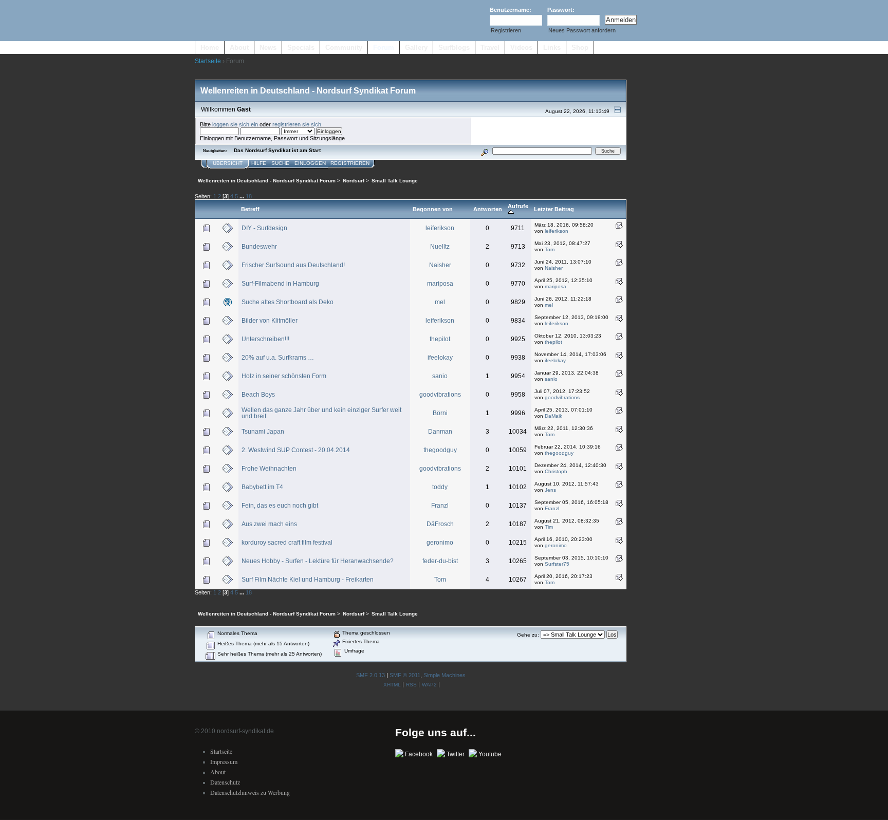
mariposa (440, 283)
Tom (549, 249)
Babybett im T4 (262, 487)
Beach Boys (258, 394)
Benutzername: (510, 10)
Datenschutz (225, 782)
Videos (521, 47)
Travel (489, 47)
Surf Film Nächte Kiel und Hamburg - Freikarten (308, 579)
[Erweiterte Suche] (484, 151)
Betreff (250, 209)
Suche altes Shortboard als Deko (288, 302)
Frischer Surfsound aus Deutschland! (293, 265)
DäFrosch (440, 524)
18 (249, 196)
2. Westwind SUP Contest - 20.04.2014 (296, 450)
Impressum (223, 761)
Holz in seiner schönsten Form (284, 376)
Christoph (556, 471)
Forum (383, 47)
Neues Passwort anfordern (582, 30)
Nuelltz (440, 246)
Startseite (208, 61)
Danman (440, 431)
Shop (579, 47)
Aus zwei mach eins (269, 524)
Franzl (440, 505)
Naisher (440, 265)
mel (440, 302)
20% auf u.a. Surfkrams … (278, 357)
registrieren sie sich (296, 124)
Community (343, 47)
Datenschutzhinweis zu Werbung (250, 792)
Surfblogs (454, 47)
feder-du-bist (440, 561)
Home (209, 47)
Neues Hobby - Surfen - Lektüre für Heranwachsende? (318, 561)
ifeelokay (440, 357)
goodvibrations (440, 394)
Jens (550, 490)
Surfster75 (557, 564)
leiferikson (439, 228)
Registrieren (506, 30)
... (242, 196)
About (239, 47)
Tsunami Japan (263, 431)
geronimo (440, 542)
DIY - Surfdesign (264, 228)
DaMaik (553, 416)
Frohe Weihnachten (269, 468)
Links (552, 47)
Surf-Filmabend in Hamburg (280, 283)
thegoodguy (440, 450)
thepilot (440, 339)
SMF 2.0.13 (370, 675)
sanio (440, 376)
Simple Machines (444, 675)
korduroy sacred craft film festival (287, 542)
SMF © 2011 (405, 675)
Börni (440, 413)
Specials (300, 47)
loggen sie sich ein (235, 124)
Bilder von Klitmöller (270, 320)
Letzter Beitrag (554, 209)
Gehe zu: (528, 635)
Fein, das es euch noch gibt (280, 505)
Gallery (416, 47)
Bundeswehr (259, 246)
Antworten (487, 209)
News (268, 47)
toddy (440, 487)
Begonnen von (433, 209)
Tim (549, 527)
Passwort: (561, 10)
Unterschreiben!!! (265, 339)
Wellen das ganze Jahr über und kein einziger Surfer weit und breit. (321, 413)
